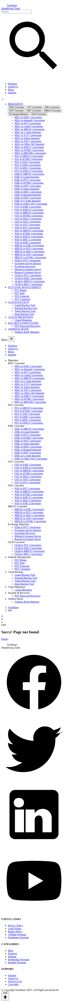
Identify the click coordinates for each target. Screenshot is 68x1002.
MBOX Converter (52, 110)
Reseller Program (17, 962)
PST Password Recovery (28, 326)
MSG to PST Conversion (28, 123)
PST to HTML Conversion (29, 159)
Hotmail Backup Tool (26, 308)
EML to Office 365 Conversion (31, 203)
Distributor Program (18, 937)
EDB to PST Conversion (28, 260)
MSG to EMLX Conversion (29, 147)
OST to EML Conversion (28, 206)
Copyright (13, 984)
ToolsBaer (13, 607)
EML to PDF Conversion (28, 197)
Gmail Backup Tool (25, 305)
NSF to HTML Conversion (29, 233)
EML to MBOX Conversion (29, 174)
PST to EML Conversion (28, 165)
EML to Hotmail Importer (28, 194)
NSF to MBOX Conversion (29, 230)
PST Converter (34, 107)
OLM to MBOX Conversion (30, 281)
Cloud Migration (23, 320)
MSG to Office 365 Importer (29, 144)
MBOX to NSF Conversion (29, 254)
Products (12, 83)
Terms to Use (15, 981)
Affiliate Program (17, 934)
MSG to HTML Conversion (29, 150)
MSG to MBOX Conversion (29, 129)
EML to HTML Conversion (29, 183)
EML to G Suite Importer (28, 200)
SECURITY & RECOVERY (23, 323)
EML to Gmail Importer (27, 177)
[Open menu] (2, 99)
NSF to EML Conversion (28, 242)
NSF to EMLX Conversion (29, 236)
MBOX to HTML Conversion (30, 257)
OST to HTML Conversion (29, 215)
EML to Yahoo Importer (27, 188)
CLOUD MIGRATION (20, 317)
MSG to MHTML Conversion (30, 153)
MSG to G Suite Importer (28, 132)
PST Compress (22, 299)
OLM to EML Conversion (28, 278)
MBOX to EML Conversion (29, 245)
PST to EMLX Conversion (29, 171)
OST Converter (16, 110)
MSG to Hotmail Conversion (30, 120)
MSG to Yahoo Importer (27, 138)
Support (12, 92)
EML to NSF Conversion (28, 186)
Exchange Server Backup (28, 263)
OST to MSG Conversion (28, 218)
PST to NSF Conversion (27, 162)
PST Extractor (22, 296)
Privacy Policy (15, 925)
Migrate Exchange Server (28, 269)
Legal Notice (14, 928)
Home (4, 639)
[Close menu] (11, 339)
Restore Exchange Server (28, 272)
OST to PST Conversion (27, 224)
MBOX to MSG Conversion (29, 251)
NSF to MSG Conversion (28, 239)
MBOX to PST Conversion (29, 248)
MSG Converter (16, 107)
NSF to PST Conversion (27, 227)
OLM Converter (39, 114)
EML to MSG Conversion (28, 191)
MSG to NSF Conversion (28, 141)
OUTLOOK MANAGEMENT (24, 287)
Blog (10, 950)
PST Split (20, 293)
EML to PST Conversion (28, 180)
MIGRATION (15, 104)
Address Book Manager (27, 332)
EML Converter (52, 107)
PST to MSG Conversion (28, 168)
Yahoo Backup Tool (25, 311)
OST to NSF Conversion (28, 221)
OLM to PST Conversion (28, 275)
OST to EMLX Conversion (29, 209)
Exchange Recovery (25, 266)
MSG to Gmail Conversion (29, 126)
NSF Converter (34, 110)
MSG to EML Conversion (28, 117)
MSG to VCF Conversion (28, 135)
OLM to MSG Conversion (28, 284)
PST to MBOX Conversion (29, 156)
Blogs (11, 89)
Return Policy (15, 931)
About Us (13, 86)
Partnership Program (18, 959)
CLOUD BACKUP (18, 302)
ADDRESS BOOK (18, 329)
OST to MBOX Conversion (29, 212)
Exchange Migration (18, 114)
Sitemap (12, 956)
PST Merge (21, 290)
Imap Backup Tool (24, 314)
